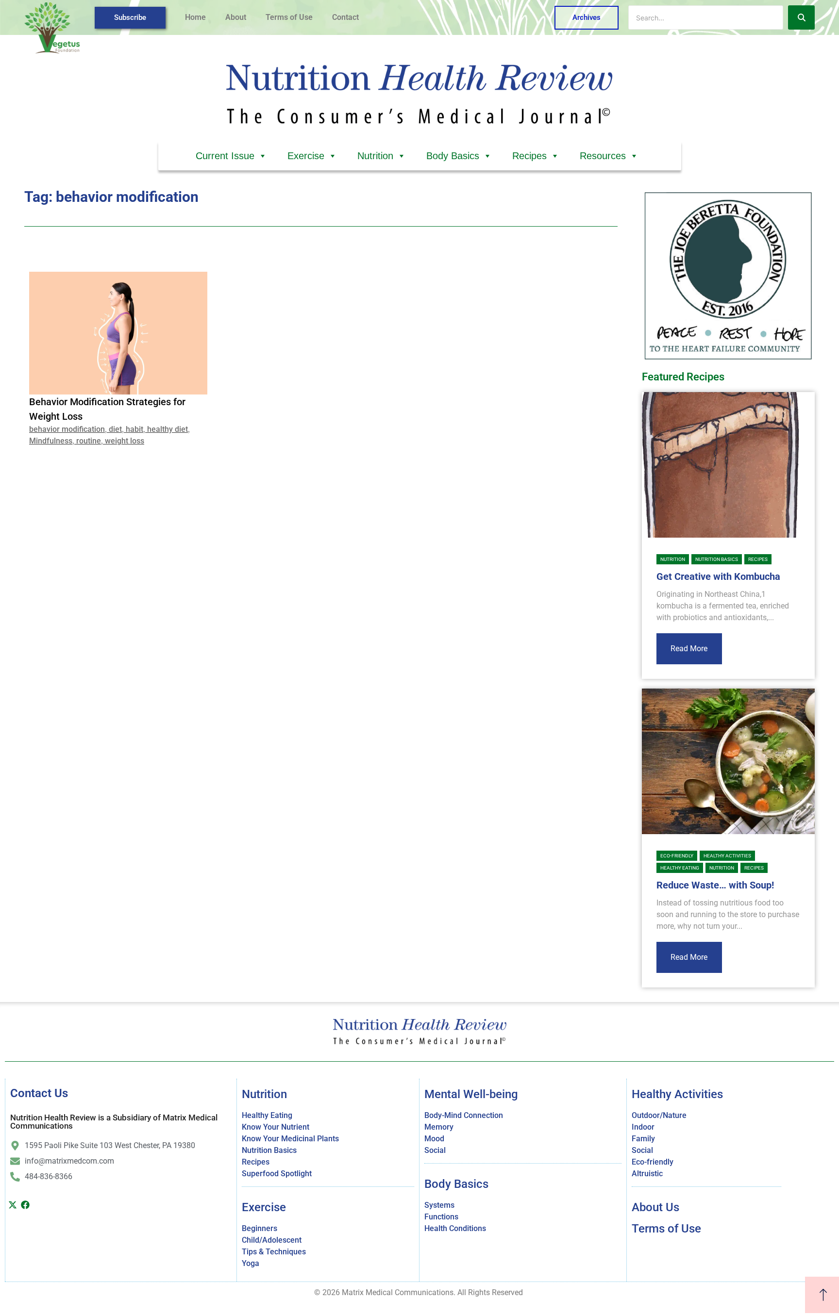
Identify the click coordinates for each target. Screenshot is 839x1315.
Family (643, 1138)
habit (134, 429)
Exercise (305, 155)
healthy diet (167, 429)
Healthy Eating (679, 868)
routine (88, 440)
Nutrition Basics (716, 559)
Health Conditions (455, 1228)
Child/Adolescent (272, 1240)
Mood (434, 1138)
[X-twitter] (12, 1205)
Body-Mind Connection (463, 1115)
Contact (345, 17)
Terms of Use (289, 17)
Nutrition (375, 155)
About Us (655, 1207)
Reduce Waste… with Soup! (715, 885)
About (235, 17)
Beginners (259, 1228)
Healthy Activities (727, 855)
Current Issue (225, 155)
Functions (441, 1216)
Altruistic (647, 1173)
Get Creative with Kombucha (718, 576)
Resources (603, 155)
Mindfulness (50, 440)
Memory (438, 1127)
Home (195, 17)
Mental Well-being (471, 1094)
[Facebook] (25, 1205)
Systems (439, 1205)
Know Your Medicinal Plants (290, 1138)
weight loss (124, 440)
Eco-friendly (676, 855)
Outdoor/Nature (659, 1115)
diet (115, 429)
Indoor (643, 1127)
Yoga (250, 1263)
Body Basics (452, 155)
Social (435, 1150)
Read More (689, 648)
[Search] (801, 17)
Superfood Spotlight (277, 1173)
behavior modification (67, 429)
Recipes (529, 155)
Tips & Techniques (274, 1251)
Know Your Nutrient (275, 1127)
